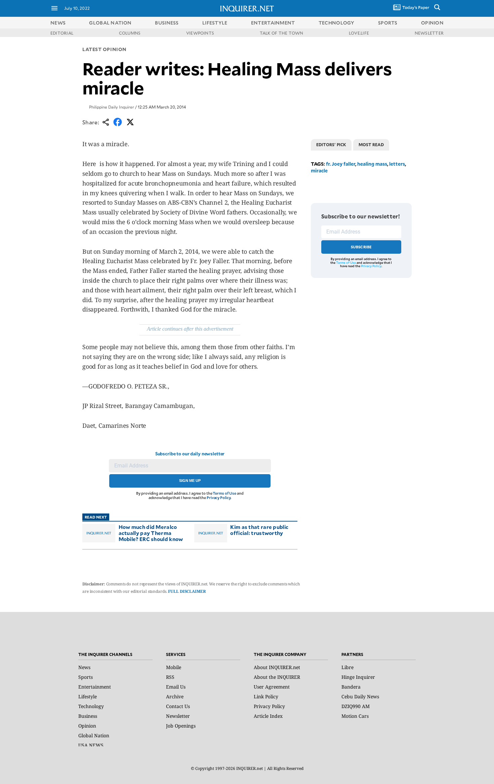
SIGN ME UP (190, 481)
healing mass (372, 164)
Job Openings (181, 726)
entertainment (273, 22)
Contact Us (178, 706)
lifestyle (215, 22)
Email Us (176, 687)
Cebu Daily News (360, 696)
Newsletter (178, 716)
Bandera (351, 687)
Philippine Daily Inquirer (111, 107)
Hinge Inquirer (358, 677)
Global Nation (93, 735)
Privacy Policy (219, 497)
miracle (319, 170)
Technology (91, 706)
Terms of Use (224, 493)
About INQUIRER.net (277, 667)
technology (337, 22)
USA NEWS (91, 745)
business (166, 22)
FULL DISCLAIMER (187, 591)
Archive (174, 696)
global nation (110, 22)
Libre (347, 667)
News (58, 22)
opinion (432, 22)
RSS (170, 677)
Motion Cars (355, 716)
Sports (85, 677)
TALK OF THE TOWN (281, 33)
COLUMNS (130, 33)
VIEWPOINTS (200, 33)
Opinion (87, 726)
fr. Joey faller (340, 164)
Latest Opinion (104, 49)
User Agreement (272, 687)
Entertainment (94, 687)
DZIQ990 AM (355, 706)
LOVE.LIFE (359, 33)
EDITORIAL (61, 33)
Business (87, 716)
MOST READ (371, 144)
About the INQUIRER (277, 677)
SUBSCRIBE (361, 246)
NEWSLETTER (429, 33)
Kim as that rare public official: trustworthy (259, 529)
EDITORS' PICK (331, 144)
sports (388, 22)
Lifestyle (87, 696)
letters (397, 164)
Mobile (173, 667)
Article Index (268, 716)
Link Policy (266, 696)
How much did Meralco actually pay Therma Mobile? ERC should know (151, 532)
